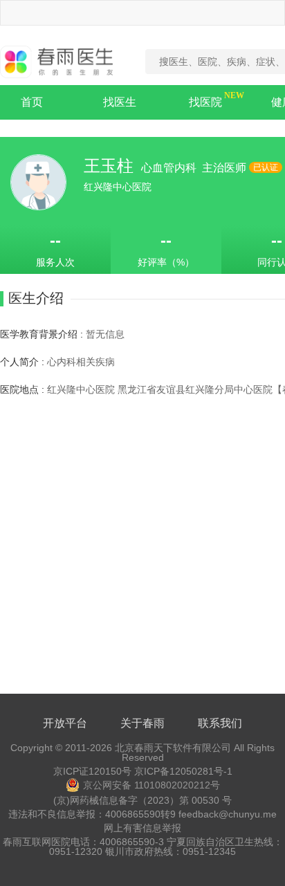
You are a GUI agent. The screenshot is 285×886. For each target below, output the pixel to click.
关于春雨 (142, 723)
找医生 (119, 102)
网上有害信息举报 (142, 827)
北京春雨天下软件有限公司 (173, 747)
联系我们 (220, 723)
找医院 (205, 102)
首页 (32, 102)
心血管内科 (170, 168)
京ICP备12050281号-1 (183, 771)
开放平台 (65, 723)
